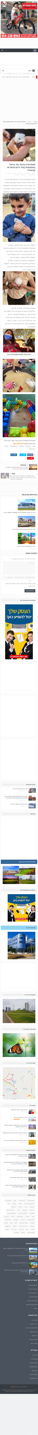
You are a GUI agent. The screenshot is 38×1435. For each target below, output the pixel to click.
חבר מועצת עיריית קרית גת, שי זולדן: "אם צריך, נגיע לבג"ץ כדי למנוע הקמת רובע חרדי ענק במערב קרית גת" (23, 477)
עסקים (15, 1226)
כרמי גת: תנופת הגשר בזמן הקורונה (18, 1177)
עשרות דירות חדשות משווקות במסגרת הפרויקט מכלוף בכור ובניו (17, 468)
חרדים (27, 1216)
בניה (26, 1207)
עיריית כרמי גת (33, 1324)
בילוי (9, 1203)
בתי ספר (13, 1207)
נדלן (16, 1223)
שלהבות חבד (30, 1232)
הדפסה (22, 175)
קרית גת (14, 1229)
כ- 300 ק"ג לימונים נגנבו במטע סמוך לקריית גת (15, 1140)
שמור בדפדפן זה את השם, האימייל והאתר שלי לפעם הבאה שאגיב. (20, 585)
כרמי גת (6, 1216)
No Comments (31, 174)
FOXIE (12, 1386)
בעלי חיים (28, 446)
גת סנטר (25, 1210)
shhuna (33, 173)
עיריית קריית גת (23, 1226)
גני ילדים (32, 1210)
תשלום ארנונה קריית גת (31, 1328)
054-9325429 (18, 444)
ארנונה (14, 1203)
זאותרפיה (21, 446)
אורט (14, 1200)
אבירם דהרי (22, 1200)
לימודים (23, 1219)
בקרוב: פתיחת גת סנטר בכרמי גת (19, 804)
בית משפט (34, 1335)
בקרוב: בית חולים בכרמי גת (20, 1117)
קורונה (32, 1229)
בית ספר (32, 1207)
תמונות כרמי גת (33, 1297)
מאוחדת (15, 1219)
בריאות (20, 1207)
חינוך (33, 1216)
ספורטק (32, 1226)
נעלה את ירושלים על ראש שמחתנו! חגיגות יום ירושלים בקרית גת (16, 1155)
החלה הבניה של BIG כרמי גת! (20, 789)
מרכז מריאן (8, 1219)
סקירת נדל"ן (34, 1359)
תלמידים (16, 1232)
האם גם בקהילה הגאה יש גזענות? (19, 1110)
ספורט (6, 1223)
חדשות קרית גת (11, 1213)
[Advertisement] (19, 99)
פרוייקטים (8, 1226)
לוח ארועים (34, 1370)
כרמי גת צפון (30, 1219)
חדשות (9, 173)
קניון (27, 1229)
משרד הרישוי (34, 1343)
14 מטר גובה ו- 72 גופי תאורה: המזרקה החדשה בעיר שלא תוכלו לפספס (15, 1126)
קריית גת (21, 1229)
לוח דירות (35, 1355)
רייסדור (7, 1229)
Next (13, 473)
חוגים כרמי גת (13, 446)
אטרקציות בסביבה (32, 1285)
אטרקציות (8, 1200)
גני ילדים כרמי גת (33, 1293)
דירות (18, 1210)
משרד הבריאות (23, 1223)
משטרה (32, 1223)
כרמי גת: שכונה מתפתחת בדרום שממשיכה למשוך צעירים (19, 512)
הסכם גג (32, 1213)
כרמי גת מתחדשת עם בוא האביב (26, 546)
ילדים (6, 446)
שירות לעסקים (33, 1332)
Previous (23, 465)
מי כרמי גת (34, 1320)
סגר (11, 1223)
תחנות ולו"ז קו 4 (33, 1374)
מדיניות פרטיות (33, 1378)
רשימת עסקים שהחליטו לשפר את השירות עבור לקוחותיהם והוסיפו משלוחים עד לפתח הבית (15, 797)
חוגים (6, 173)
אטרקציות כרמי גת (29, 1203)
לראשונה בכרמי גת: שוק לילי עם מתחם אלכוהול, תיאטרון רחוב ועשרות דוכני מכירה (15, 1163)
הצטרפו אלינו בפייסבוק (31, 1304)
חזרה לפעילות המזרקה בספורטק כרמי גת (24, 529)
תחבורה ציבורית (33, 1339)
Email (18, 175)
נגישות (35, 1308)
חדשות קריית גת (22, 1213)
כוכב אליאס (31, 449)
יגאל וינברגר (20, 1216)
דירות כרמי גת (11, 1210)
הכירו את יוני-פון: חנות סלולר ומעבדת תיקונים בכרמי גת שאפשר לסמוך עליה (16, 1186)
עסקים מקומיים (33, 1367)
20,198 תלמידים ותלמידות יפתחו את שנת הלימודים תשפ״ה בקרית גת (17, 1170)
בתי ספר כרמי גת (33, 1289)
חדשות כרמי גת (33, 1363)
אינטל (20, 1203)
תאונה (23, 1232)
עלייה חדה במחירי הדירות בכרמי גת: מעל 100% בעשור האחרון (16, 1270)
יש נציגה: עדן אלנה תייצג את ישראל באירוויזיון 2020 (15, 1133)
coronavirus (30, 1200)
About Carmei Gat (32, 1301)
